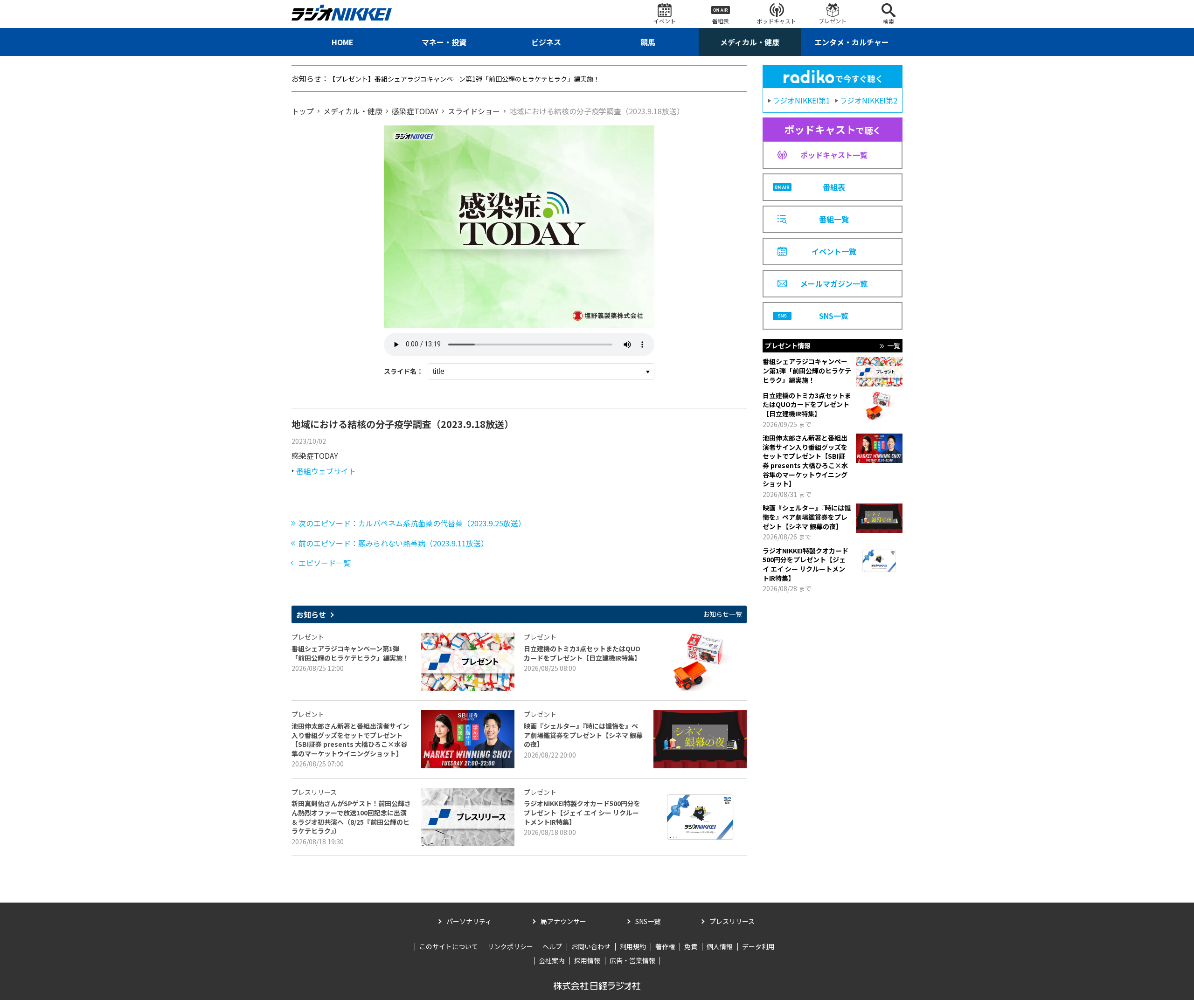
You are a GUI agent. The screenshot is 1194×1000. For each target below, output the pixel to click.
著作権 (665, 946)
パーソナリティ (469, 921)
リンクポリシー (510, 946)
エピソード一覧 (324, 563)
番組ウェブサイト (326, 471)
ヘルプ (552, 946)
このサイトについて (448, 946)
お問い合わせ (591, 946)
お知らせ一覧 (722, 614)
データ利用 (758, 946)
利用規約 (633, 946)
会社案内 (552, 960)
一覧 (893, 345)
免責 (690, 946)
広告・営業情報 (632, 960)
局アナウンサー (563, 921)
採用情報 (587, 960)
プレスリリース (732, 921)
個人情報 (720, 946)
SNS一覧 (647, 921)
